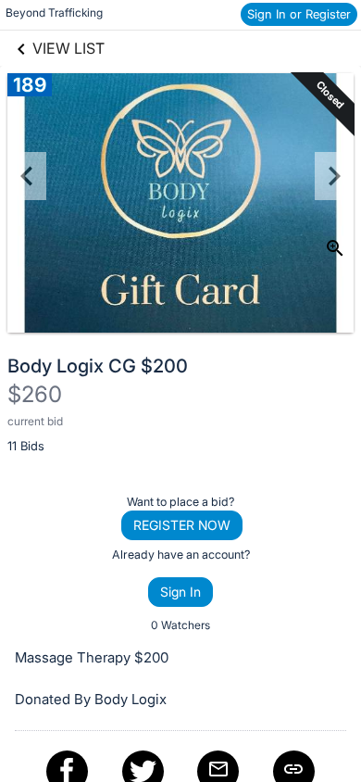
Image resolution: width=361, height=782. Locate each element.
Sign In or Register (299, 13)
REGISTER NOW (181, 525)
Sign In (180, 591)
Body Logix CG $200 (97, 366)
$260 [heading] (34, 394)
